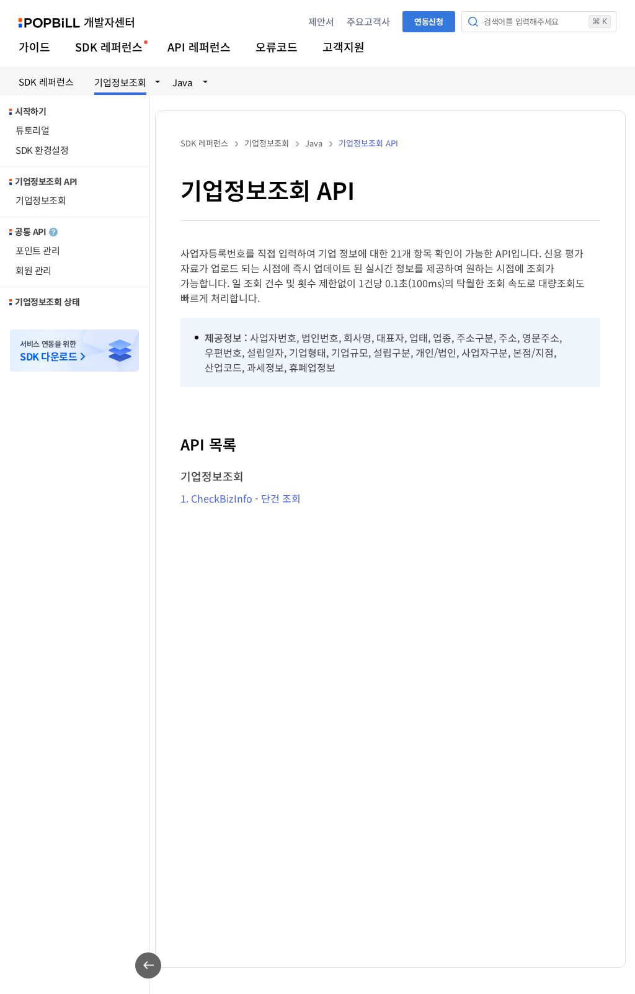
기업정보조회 (41, 200)
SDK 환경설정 (42, 149)
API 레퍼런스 (199, 46)
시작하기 (30, 111)
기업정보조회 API (46, 181)
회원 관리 (33, 270)
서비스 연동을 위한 (48, 351)
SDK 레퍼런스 (109, 46)
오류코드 (276, 46)
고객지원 (343, 46)
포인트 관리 (38, 250)
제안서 (321, 21)
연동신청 (428, 21)
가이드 (34, 46)
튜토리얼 (32, 130)
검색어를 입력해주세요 (545, 21)
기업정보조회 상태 (47, 301)
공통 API (30, 231)
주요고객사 (368, 21)
